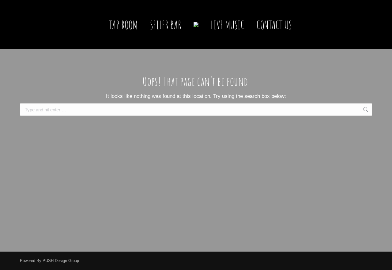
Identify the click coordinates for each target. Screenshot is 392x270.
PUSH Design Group (61, 260)
